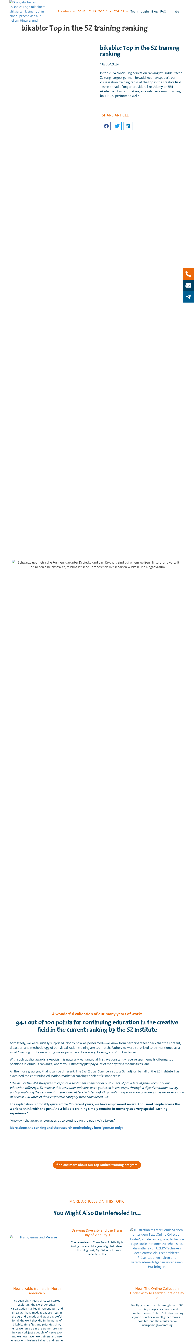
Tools (103, 11)
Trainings (64, 11)
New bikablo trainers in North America (37, 1291)
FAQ (163, 11)
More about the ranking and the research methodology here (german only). (67, 1128)
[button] (106, 126)
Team (134, 11)
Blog (154, 11)
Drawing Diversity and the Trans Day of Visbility (97, 1232)
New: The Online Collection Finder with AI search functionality (157, 1291)
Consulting (86, 11)
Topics (119, 11)
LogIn (145, 11)
